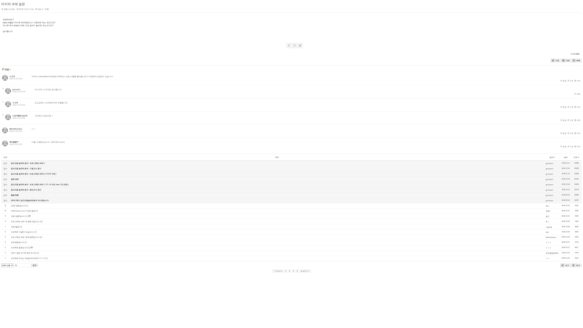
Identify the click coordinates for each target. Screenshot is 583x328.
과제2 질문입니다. (18, 216)
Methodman (551, 237)
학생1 (548, 211)
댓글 (564, 80)
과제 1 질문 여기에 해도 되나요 (23, 253)
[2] (41, 237)
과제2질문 (15, 227)
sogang (549, 227)
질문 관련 (15, 179)
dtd (547, 232)
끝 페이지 (304, 271)
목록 (578, 60)
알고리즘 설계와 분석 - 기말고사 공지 (26, 168)
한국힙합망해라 (552, 253)
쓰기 (567, 265)
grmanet (16, 89)
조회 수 (577, 157)
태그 (578, 265)
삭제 (567, 60)
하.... (547, 221)
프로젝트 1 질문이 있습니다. (22, 232)
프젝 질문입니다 (17, 242)
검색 (34, 265)
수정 (557, 60)
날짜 (566, 157)
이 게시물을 (575, 53)
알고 (547, 216)
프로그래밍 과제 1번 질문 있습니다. (25, 221)
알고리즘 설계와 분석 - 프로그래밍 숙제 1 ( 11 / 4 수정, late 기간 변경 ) (40, 184)
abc (547, 206)
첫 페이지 (278, 271)
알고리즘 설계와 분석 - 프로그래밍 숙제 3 (27, 163)
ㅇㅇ (547, 258)
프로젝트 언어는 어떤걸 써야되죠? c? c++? (28, 258)
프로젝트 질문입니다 (19, 247)
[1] (27, 205)
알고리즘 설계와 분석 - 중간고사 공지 (26, 189)
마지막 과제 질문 (13, 4)
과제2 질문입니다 (18, 205)
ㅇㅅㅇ (548, 242)
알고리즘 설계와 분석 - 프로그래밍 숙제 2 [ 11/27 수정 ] (33, 174)
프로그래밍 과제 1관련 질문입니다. (25, 237)
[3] (41, 221)
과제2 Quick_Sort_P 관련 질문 (23, 211)
